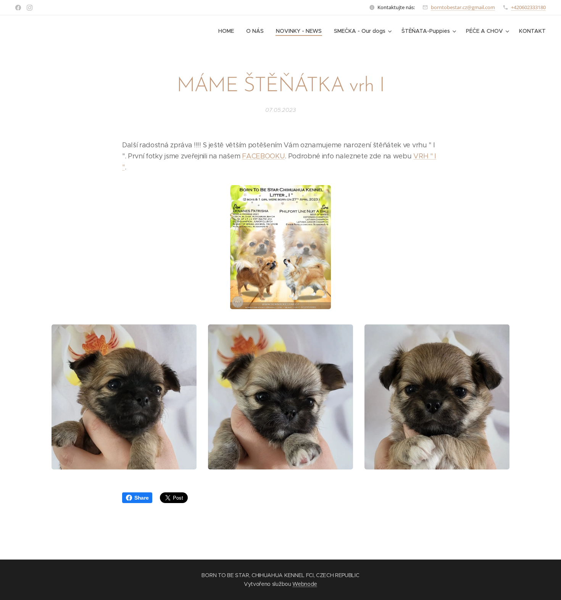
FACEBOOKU (263, 156)
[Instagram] (29, 7)
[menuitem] (228, 30)
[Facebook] (18, 7)
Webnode (304, 584)
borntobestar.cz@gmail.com (463, 7)
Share (141, 498)
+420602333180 (528, 7)
